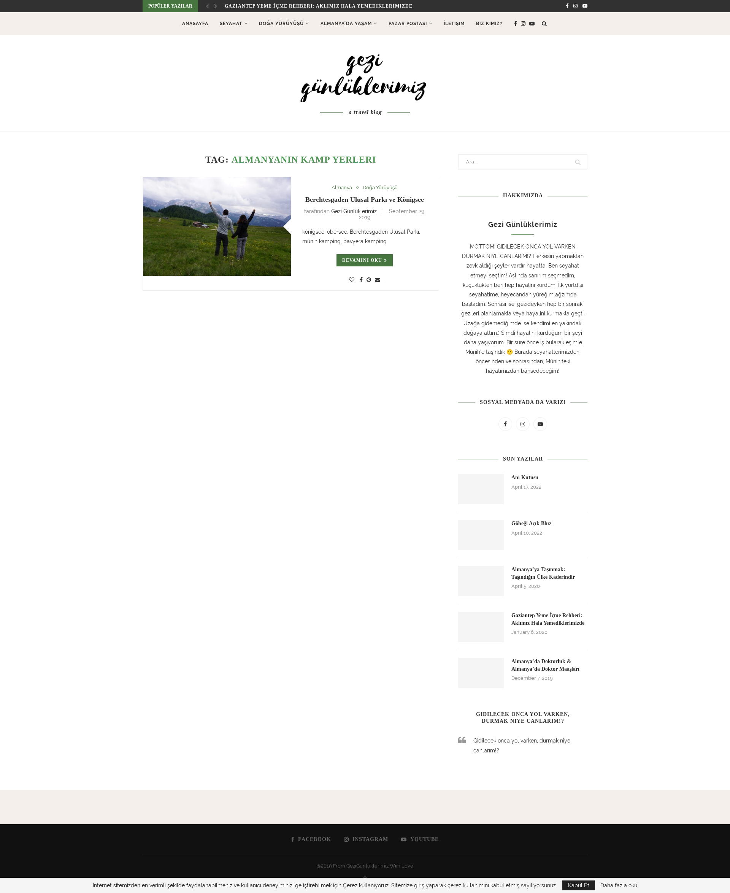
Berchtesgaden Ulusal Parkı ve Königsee (364, 199)
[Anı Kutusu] (481, 489)
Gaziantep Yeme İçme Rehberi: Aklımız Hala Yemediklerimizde (319, 6)
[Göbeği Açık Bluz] (481, 535)
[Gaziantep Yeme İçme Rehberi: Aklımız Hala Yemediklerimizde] (481, 627)
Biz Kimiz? (489, 23)
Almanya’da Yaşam (346, 23)
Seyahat (231, 23)
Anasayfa (195, 23)
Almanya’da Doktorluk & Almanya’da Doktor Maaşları (545, 665)
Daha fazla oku (618, 885)
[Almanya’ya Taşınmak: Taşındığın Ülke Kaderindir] (481, 581)
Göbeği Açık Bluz (531, 523)
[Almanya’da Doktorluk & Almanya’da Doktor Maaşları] (481, 673)
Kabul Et (578, 885)
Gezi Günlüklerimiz (354, 211)
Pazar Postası (408, 23)
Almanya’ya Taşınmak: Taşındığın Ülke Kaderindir (543, 573)
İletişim (454, 23)
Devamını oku (362, 260)
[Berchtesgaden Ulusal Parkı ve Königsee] (217, 226)
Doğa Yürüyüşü (281, 23)
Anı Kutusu (524, 477)
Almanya (342, 187)
